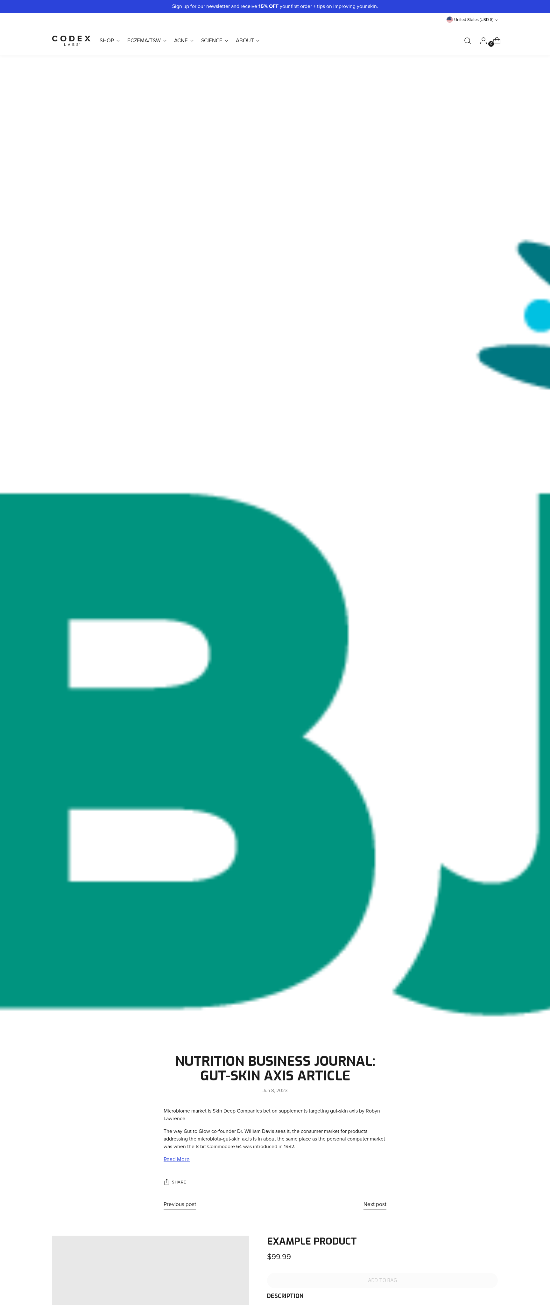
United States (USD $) (473, 19)
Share (179, 1182)
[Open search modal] (467, 40)
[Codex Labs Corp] (71, 41)
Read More (177, 1159)
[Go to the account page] (481, 40)
